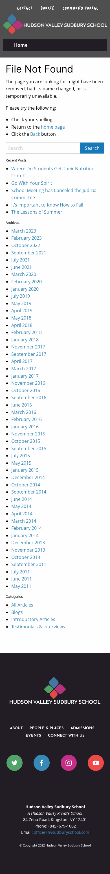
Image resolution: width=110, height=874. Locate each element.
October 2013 (25, 557)
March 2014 (23, 521)
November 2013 (28, 550)
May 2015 (21, 463)
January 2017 (25, 376)
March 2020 (23, 274)
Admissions (82, 728)
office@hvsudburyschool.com (61, 832)
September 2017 (28, 354)
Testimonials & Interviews (38, 627)
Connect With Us (66, 735)
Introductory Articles (33, 619)
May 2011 (21, 586)
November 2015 (28, 434)
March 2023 (23, 231)
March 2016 (23, 412)
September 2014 (28, 492)
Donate (48, 7)
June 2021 (21, 267)
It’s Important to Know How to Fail (47, 205)
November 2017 (28, 347)
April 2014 (21, 514)
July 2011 (20, 572)
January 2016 (25, 427)
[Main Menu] (9, 45)
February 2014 (26, 528)
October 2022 (25, 245)
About (16, 728)
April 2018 (21, 325)
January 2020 (25, 289)
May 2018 (21, 318)
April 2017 (21, 361)
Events (33, 735)
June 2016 (21, 405)
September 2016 (28, 397)
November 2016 (28, 383)
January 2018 (25, 340)
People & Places (47, 728)
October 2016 (25, 390)
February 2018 (26, 332)
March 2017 (23, 368)
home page (53, 127)
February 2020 (26, 281)
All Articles (22, 605)
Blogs (17, 612)
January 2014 (25, 535)
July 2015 (20, 455)
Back (35, 134)
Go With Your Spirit (31, 183)
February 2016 (26, 419)
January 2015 (25, 470)
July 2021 (20, 260)
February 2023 (26, 238)
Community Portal (80, 7)
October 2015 (25, 441)
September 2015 (28, 448)
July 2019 (20, 296)
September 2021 (28, 253)
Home (20, 45)
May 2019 (21, 303)
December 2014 (28, 477)
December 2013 (28, 542)
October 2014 (25, 485)
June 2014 (21, 499)
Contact (25, 7)
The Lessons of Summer (36, 212)
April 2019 (21, 310)
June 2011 (21, 579)
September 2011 (28, 564)
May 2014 (21, 506)
